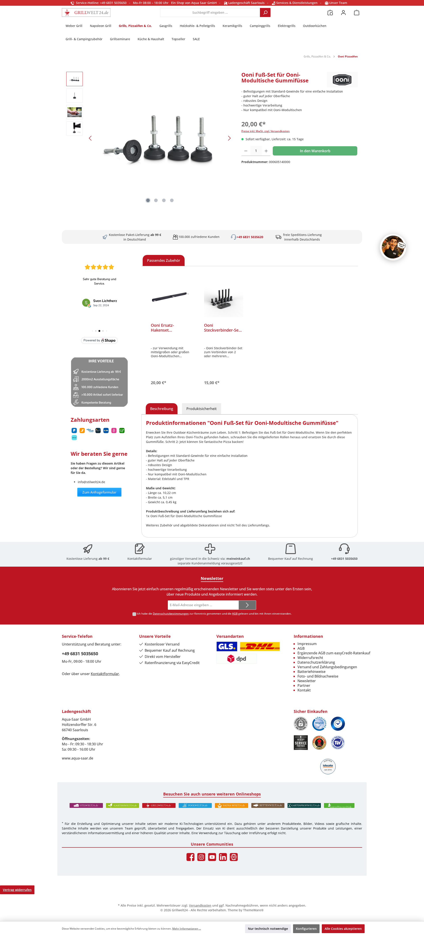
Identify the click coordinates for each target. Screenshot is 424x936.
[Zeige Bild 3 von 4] (164, 200)
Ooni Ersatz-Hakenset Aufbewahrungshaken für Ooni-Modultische (170, 327)
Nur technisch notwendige (268, 929)
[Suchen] (265, 12)
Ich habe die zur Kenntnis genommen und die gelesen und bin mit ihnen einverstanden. (214, 613)
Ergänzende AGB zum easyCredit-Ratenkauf (333, 653)
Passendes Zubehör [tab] (163, 260)
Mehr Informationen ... (186, 928)
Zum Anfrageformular (99, 492)
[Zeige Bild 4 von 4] (172, 200)
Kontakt (304, 690)
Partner (303, 685)
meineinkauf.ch (238, 558)
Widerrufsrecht (310, 657)
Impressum (307, 643)
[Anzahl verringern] (245, 151)
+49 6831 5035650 (344, 558)
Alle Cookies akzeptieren (343, 929)
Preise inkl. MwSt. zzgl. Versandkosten (265, 131)
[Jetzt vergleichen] (330, 12)
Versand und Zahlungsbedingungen (327, 667)
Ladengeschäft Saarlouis (246, 3)
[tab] (162, 408)
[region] (149, 138)
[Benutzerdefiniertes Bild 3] (338, 724)
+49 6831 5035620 (250, 237)
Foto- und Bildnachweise (317, 676)
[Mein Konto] (343, 12)
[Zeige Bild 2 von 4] (156, 200)
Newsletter (306, 680)
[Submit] (247, 605)
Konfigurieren (306, 929)
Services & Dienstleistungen (296, 3)
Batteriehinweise (311, 671)
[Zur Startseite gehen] (86, 12)
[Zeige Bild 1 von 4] (148, 200)
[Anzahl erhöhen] (266, 151)
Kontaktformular (139, 558)
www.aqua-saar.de (77, 758)
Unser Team (338, 3)
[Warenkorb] (356, 12)
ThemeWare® (253, 910)
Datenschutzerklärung (316, 662)
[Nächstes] (229, 138)
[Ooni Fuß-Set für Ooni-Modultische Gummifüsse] (160, 138)
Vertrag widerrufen (17, 890)
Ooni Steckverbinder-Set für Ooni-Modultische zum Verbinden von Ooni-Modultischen (223, 327)
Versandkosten (200, 905)
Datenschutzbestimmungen (171, 613)
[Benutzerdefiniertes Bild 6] (338, 743)
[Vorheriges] (90, 138)
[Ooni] (342, 79)
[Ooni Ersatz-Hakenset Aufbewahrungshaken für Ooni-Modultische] (170, 297)
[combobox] (210, 12)
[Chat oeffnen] (393, 247)
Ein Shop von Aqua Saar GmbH (194, 3)
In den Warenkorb (315, 150)
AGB (235, 613)
